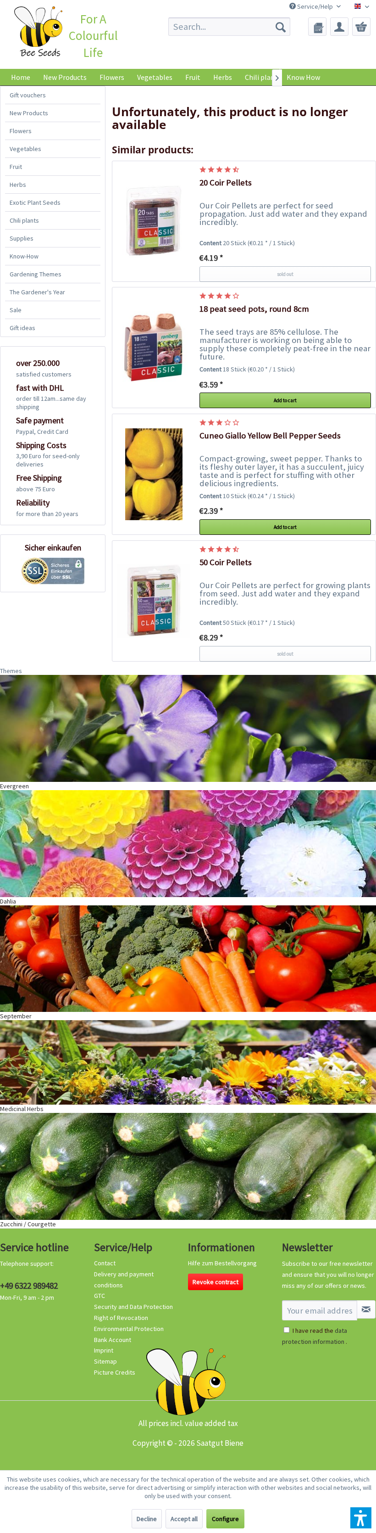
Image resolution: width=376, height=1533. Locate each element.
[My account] (339, 26)
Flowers (21, 131)
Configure (225, 1519)
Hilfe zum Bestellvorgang (222, 1263)
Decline (147, 1519)
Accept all (184, 1519)
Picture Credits (114, 1372)
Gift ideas (22, 328)
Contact (105, 1263)
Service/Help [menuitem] (315, 6)
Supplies (21, 238)
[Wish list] (317, 26)
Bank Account (112, 1340)
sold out (285, 274)
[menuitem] (229, 26)
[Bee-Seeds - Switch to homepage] (38, 32)
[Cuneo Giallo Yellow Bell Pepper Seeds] (153, 474)
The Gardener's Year (37, 292)
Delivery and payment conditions (124, 1279)
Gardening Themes (35, 274)
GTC (99, 1296)
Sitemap (105, 1361)
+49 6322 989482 (29, 1285)
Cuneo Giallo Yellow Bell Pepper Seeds (270, 435)
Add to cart (285, 400)
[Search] (280, 26)
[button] (360, 1517)
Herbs (18, 184)
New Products (29, 113)
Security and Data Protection (133, 1307)
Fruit (16, 167)
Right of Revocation (121, 1318)
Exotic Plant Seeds (35, 202)
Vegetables (25, 149)
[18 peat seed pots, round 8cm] (153, 347)
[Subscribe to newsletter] (366, 1309)
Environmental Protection (129, 1329)
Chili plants (24, 220)
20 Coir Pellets (225, 182)
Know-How (24, 256)
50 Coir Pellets (225, 562)
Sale (16, 310)
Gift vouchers (28, 95)
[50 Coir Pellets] (153, 601)
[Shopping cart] (361, 26)
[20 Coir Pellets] (153, 221)
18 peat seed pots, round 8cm (254, 308)
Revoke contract (215, 1282)
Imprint (103, 1350)
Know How (303, 77)
